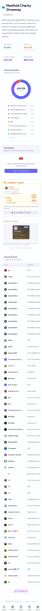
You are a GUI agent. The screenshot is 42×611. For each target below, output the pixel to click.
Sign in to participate (21, 171)
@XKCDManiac (16, 193)
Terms (27, 602)
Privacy (34, 602)
